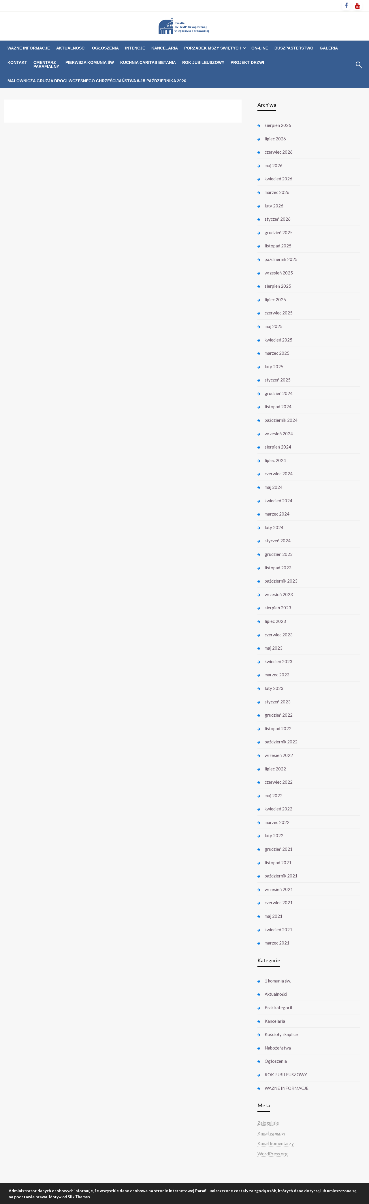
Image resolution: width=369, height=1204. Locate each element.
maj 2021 (274, 916)
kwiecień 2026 (278, 178)
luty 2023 (274, 688)
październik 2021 (281, 875)
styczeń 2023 (278, 701)
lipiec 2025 (275, 299)
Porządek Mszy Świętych (212, 48)
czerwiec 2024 (279, 473)
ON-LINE (259, 48)
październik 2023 (281, 580)
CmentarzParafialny (46, 64)
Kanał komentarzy (275, 1143)
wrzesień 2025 (279, 272)
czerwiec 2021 (279, 902)
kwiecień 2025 (278, 339)
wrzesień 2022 (279, 755)
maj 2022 (274, 795)
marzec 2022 (277, 822)
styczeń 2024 (278, 540)
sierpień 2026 (278, 125)
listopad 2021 (278, 862)
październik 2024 (281, 420)
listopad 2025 (278, 245)
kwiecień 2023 (278, 661)
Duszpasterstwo (293, 48)
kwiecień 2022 (278, 808)
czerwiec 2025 (279, 312)
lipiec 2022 (275, 768)
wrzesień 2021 (279, 889)
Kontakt (17, 62)
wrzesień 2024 (279, 433)
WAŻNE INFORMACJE (28, 48)
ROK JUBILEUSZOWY (203, 62)
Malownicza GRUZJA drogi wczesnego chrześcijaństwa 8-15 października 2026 (96, 81)
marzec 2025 (277, 353)
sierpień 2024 (278, 446)
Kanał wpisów (271, 1133)
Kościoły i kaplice (281, 1034)
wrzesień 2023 (279, 594)
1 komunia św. (278, 980)
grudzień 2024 (279, 393)
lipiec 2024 (275, 460)
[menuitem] (28, 48)
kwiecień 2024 (278, 500)
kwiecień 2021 (278, 929)
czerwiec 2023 (279, 634)
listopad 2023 (278, 567)
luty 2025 (274, 366)
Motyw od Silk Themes (69, 1197)
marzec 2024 (277, 513)
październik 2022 (281, 741)
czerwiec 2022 (279, 782)
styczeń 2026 (278, 219)
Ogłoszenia (105, 48)
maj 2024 (274, 487)
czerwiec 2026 (279, 151)
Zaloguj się (268, 1122)
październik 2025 (281, 259)
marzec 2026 (277, 192)
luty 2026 (274, 205)
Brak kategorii (278, 1007)
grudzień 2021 (279, 849)
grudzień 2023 (279, 554)
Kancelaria (164, 48)
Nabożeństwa (278, 1047)
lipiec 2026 (275, 138)
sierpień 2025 (278, 286)
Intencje (135, 48)
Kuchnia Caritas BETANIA (148, 62)
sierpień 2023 (278, 607)
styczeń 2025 (278, 379)
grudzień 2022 (279, 715)
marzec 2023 (277, 674)
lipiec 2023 (275, 621)
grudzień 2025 (279, 232)
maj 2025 (274, 326)
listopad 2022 (278, 728)
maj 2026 (274, 165)
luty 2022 (274, 835)
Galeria (329, 48)
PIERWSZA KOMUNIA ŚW (89, 62)
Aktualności (71, 48)
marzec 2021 (277, 942)
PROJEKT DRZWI (247, 62)
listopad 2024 (278, 406)
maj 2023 (274, 647)
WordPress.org (272, 1153)
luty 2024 (274, 527)
